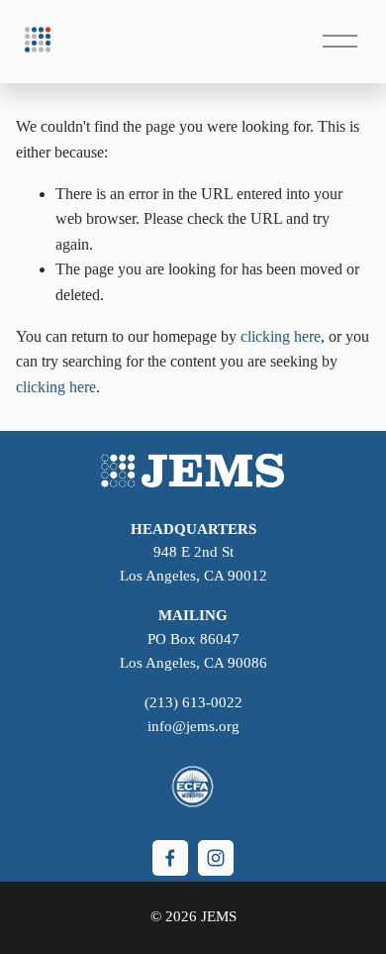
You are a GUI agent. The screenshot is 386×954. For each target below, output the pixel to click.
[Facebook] (170, 858)
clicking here (281, 336)
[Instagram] (216, 858)
